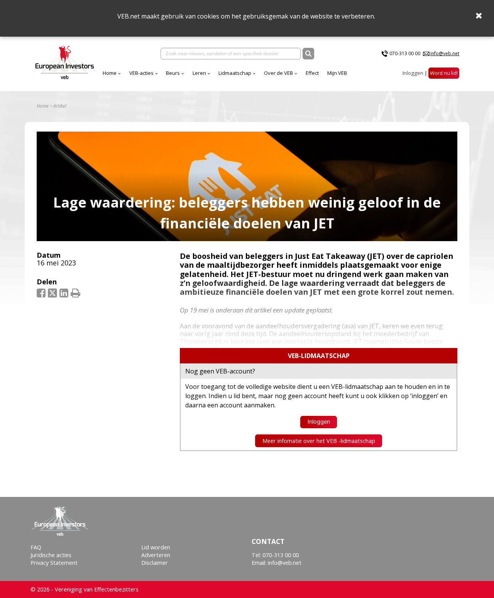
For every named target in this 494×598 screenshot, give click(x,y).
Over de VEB (278, 72)
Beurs (173, 72)
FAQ (35, 547)
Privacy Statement (54, 562)
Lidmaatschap (234, 72)
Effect (312, 72)
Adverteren (155, 555)
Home (110, 72)
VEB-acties (141, 72)
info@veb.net (444, 53)
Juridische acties (50, 555)
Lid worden (155, 547)
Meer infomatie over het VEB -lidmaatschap (318, 440)
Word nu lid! (444, 72)
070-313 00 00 (404, 53)
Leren (199, 72)
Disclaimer (154, 562)
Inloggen (413, 72)
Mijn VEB (337, 72)
